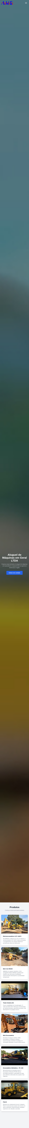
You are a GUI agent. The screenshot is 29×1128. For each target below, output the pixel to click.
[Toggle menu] (26, 3)
